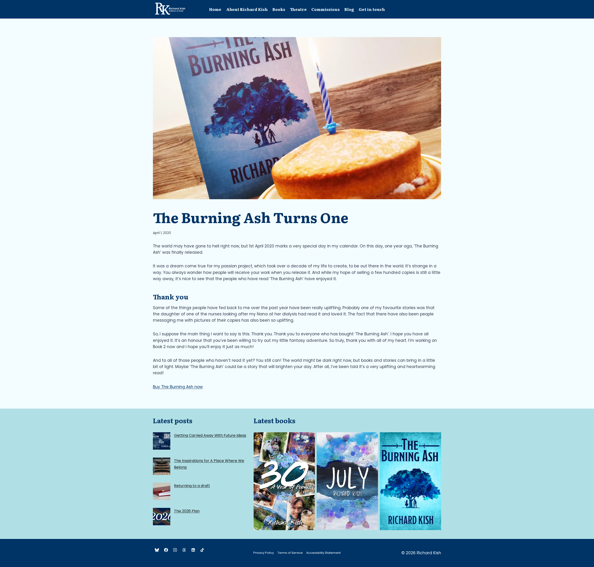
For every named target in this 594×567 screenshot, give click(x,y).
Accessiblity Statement (323, 553)
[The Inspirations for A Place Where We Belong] (161, 466)
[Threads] (184, 550)
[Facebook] (166, 550)
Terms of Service (290, 553)
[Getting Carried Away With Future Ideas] (161, 441)
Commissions (325, 9)
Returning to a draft (192, 485)
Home (215, 9)
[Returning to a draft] (161, 491)
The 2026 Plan (187, 511)
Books (278, 9)
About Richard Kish (247, 9)
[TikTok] (202, 550)
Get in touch (372, 9)
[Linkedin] (193, 550)
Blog (349, 9)
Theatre (298, 9)
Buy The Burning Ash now (178, 387)
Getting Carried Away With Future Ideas (210, 435)
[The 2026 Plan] (161, 516)
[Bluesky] (157, 550)
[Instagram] (175, 550)
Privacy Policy (263, 553)
